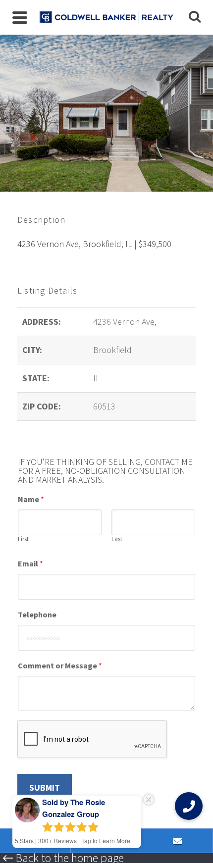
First (23, 539)
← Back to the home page (63, 858)
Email (30, 563)
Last (116, 539)
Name (31, 499)
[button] (189, 806)
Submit (44, 787)
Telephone (37, 614)
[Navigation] (19, 17)
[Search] (195, 17)
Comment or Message (60, 665)
